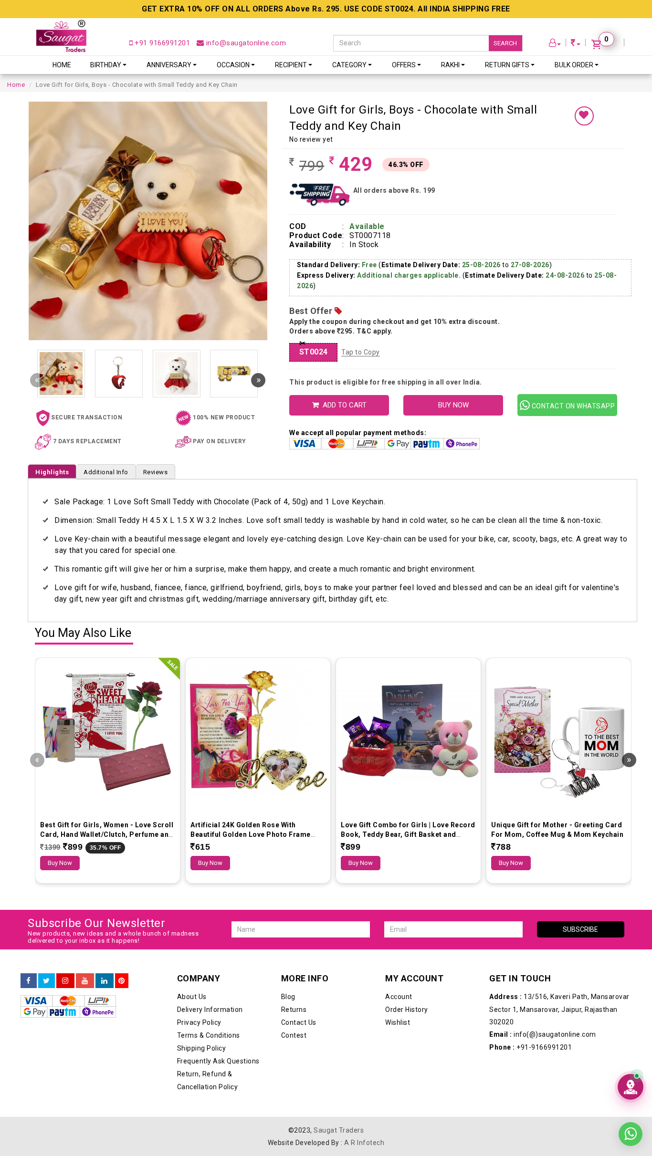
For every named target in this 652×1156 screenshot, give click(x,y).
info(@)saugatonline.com (542, 1034)
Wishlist (397, 1022)
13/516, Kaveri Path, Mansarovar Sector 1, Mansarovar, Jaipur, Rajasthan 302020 (559, 1009)
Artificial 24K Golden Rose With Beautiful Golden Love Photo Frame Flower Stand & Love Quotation (250, 834)
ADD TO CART (343, 405)
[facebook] (29, 981)
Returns (294, 1009)
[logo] (61, 36)
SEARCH (505, 43)
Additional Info (106, 472)
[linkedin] (104, 981)
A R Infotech (364, 1142)
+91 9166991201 (161, 43)
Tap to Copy (360, 352)
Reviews (155, 472)
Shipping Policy (201, 1048)
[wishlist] (584, 115)
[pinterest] (121, 981)
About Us (192, 996)
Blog (288, 996)
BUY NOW (453, 405)
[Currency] (575, 44)
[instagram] (65, 981)
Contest (294, 1035)
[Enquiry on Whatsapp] (630, 1126)
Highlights (52, 472)
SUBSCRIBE (580, 929)
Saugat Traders (339, 1130)
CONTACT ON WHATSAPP (572, 406)
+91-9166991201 (530, 1047)
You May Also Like (83, 633)
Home (62, 65)
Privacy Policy (199, 1022)
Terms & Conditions (208, 1035)
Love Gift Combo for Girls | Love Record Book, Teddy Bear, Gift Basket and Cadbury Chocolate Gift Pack (408, 834)
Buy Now (60, 862)
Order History (406, 1009)
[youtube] (85, 981)
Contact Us (298, 1022)
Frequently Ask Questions (218, 1061)
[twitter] (46, 981)
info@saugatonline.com (245, 43)
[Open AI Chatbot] (630, 1087)
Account (398, 996)
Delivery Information (210, 1009)
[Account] (555, 44)
